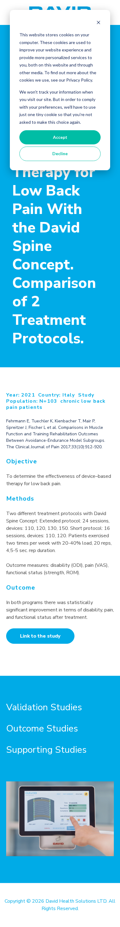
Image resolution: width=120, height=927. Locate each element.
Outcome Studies (42, 728)
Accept (60, 137)
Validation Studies (44, 707)
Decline (60, 153)
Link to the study (40, 636)
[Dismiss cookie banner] (98, 23)
